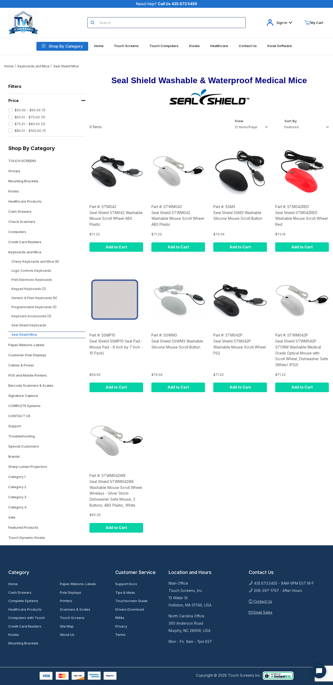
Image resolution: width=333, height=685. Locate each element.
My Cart (317, 23)
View (239, 121)
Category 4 (17, 507)
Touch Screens (72, 618)
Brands (14, 456)
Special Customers (23, 446)
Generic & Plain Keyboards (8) (34, 298)
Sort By (290, 121)
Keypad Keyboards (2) (28, 289)
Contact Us (262, 601)
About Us (67, 634)
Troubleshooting (21, 436)
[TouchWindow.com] (23, 22)
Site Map (67, 626)
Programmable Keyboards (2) (33, 307)
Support (14, 426)
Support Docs (126, 584)
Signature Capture (23, 395)
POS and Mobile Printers (27, 375)
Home (9, 66)
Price (13, 100)
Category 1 (16, 477)
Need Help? (166, 4)
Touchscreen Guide (131, 601)
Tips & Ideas (125, 592)
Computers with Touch (26, 618)
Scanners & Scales (75, 609)
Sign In (282, 23)
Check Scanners (21, 221)
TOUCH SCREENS (22, 161)
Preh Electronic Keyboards (31, 280)
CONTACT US (19, 416)
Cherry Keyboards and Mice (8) (35, 261)
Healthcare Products (25, 201)
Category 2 (17, 487)
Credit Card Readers (24, 242)
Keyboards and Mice (33, 66)
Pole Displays (70, 592)
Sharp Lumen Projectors (27, 466)
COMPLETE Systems (24, 406)
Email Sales (262, 612)
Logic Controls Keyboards (31, 271)
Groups (14, 171)
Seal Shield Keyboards (28, 325)
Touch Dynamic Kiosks (26, 537)
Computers (17, 232)
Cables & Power (21, 365)
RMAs (119, 618)
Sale (11, 517)
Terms (120, 634)
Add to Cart (116, 247)
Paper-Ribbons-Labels (26, 345)
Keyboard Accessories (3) (31, 316)
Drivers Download (129, 609)
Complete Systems (23, 601)
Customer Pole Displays (27, 355)
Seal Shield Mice (66, 66)
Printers (66, 601)
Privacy (121, 626)
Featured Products (23, 527)
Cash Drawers (19, 211)
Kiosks (13, 191)
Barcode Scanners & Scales (30, 385)
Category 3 (17, 497)
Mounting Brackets (23, 181)
